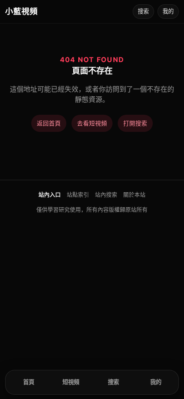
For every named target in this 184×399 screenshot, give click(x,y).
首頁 (28, 381)
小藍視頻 (21, 11)
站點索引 (78, 194)
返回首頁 (49, 123)
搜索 (143, 11)
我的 (168, 11)
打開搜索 (135, 123)
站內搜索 (106, 194)
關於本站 (134, 194)
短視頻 (70, 381)
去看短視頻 (92, 123)
